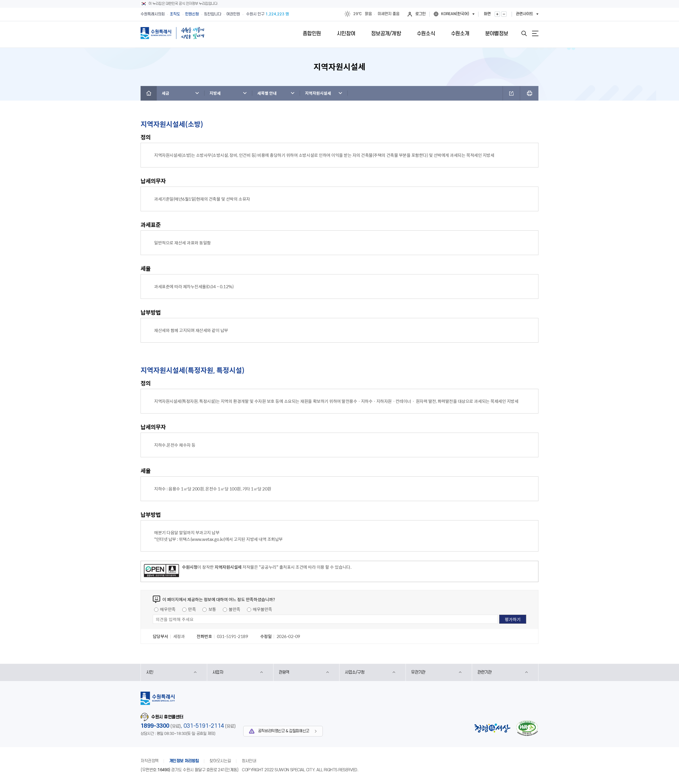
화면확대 (497, 14)
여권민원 (233, 14)
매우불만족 (262, 609)
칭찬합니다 (212, 14)
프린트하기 (529, 93)
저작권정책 (150, 761)
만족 (192, 609)
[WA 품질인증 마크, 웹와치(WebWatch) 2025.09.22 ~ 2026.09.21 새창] (527, 728)
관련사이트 (524, 14)
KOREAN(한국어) (455, 14)
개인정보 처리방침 (184, 761)
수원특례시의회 (153, 14)
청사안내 (249, 761)
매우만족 (167, 609)
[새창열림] (161, 571)
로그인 (420, 14)
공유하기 (511, 93)
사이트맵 (535, 33)
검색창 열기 (524, 33)
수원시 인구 (267, 14)
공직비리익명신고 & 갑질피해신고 (283, 731)
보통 (212, 609)
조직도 (175, 14)
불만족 (234, 609)
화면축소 (504, 14)
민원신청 (192, 14)
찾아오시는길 (220, 761)
